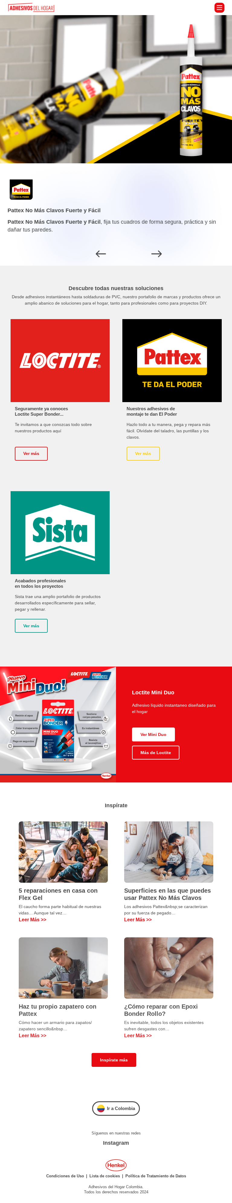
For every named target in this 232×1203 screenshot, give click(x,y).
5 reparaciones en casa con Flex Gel (58, 894)
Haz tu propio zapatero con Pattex (57, 1010)
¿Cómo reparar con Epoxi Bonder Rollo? (161, 1010)
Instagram (116, 1143)
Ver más (31, 453)
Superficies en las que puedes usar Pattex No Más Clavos (167, 894)
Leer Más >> (32, 919)
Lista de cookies (104, 1176)
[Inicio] (33, 7)
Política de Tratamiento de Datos (155, 1176)
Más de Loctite (155, 752)
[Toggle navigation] (219, 7)
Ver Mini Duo (153, 734)
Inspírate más (114, 1059)
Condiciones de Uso (65, 1176)
